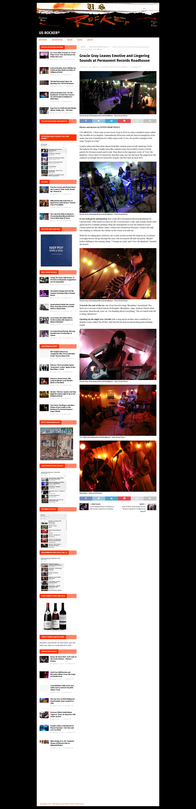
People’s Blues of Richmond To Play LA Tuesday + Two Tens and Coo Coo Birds (62, 728)
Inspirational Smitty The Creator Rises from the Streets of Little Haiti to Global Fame (62, 307)
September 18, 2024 (58, 663)
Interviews (57, 40)
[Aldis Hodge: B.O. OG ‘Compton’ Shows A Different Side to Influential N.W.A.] (44, 742)
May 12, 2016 (56, 101)
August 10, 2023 (56, 358)
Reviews (43, 40)
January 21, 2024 (57, 679)
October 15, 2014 (57, 86)
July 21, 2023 (55, 385)
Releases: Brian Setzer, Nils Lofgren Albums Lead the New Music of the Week (61, 381)
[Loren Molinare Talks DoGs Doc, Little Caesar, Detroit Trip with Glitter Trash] (44, 688)
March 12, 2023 (56, 324)
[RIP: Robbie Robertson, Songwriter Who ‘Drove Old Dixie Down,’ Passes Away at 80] (44, 354)
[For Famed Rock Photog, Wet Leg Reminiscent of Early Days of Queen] (44, 333)
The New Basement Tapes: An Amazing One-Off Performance (62, 82)
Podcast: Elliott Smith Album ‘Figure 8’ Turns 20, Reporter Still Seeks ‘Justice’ (62, 714)
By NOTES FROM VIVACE (111, 67)
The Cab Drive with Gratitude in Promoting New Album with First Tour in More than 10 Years (62, 216)
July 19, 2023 (55, 398)
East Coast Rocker (49, 272)
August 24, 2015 (56, 748)
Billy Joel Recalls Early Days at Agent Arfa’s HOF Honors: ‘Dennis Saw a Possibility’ (62, 203)
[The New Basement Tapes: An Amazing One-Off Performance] (44, 82)
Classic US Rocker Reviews (52, 47)
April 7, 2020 (55, 719)
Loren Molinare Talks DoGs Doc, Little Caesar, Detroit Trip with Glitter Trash (62, 688)
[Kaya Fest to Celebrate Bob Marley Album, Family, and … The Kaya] (44, 110)
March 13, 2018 (56, 113)
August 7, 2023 (56, 372)
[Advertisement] (98, 780)
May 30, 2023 (56, 298)
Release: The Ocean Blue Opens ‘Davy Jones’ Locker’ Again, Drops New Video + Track (62, 367)
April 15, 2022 (87, 67)
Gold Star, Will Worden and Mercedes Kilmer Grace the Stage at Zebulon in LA (62, 674)
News (79, 40)
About (90, 40)
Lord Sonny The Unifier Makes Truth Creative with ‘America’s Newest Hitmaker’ (61, 320)
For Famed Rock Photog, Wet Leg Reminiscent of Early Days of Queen (62, 333)
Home (70, 40)
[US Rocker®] (98, 27)
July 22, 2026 (55, 284)
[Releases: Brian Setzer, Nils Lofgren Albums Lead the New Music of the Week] (44, 381)
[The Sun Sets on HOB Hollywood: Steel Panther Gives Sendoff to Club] (44, 700)
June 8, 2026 (55, 207)
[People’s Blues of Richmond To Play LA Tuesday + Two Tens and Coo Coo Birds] (44, 728)
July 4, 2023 (55, 414)
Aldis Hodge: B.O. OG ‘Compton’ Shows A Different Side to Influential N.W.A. (62, 743)
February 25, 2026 (57, 59)
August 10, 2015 (56, 706)
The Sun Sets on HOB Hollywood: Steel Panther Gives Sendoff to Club (62, 701)
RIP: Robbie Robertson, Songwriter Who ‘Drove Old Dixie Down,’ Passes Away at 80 (62, 354)
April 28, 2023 (56, 311)
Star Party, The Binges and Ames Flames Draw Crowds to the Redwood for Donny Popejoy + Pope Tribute (62, 408)
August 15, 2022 (56, 338)
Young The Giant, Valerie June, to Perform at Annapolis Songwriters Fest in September (63, 280)
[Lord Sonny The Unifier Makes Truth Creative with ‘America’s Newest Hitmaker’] (44, 320)
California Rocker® (49, 346)
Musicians (124, 67)
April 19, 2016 (56, 692)
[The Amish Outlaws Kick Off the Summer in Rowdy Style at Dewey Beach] (44, 293)
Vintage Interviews (49, 651)
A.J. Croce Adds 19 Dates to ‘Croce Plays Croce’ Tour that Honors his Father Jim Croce (63, 55)
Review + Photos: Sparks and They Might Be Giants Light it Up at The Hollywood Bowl (63, 394)
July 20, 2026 (55, 75)
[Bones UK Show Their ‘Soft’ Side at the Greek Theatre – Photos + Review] (44, 659)
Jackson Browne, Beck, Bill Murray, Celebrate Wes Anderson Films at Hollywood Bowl (63, 70)
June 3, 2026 (55, 221)
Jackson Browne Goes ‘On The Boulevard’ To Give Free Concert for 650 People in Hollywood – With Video (62, 96)
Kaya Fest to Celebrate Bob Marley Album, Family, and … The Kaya (63, 109)
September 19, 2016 (58, 732)
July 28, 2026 (55, 194)
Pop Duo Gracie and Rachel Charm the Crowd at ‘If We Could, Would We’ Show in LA (63, 189)
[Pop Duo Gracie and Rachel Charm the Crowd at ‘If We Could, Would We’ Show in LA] (44, 189)
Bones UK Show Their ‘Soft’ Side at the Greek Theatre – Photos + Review (63, 659)
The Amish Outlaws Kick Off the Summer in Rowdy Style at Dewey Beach (62, 293)
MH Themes (80, 804)
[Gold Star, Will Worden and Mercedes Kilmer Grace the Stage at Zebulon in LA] (44, 674)
